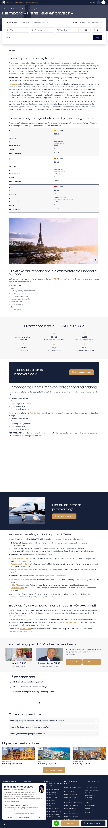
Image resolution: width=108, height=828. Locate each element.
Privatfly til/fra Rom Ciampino (52, 811)
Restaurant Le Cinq (19, 559)
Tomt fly (87, 808)
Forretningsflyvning (90, 793)
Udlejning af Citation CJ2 (71, 800)
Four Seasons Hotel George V (23, 580)
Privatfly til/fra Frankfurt (50, 797)
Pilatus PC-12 (58, 141)
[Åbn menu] (103, 2)
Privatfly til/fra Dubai (49, 803)
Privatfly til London (28, 819)
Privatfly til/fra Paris (49, 800)
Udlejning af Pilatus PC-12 (71, 794)
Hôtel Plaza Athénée (20, 585)
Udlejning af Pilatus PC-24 (71, 797)
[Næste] (95, 260)
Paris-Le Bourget (37, 413)
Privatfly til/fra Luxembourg (51, 808)
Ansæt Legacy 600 (69, 819)
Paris (11, 101)
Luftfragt (87, 802)
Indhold (12, 50)
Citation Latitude (60, 197)
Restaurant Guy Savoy (20, 564)
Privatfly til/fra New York (50, 795)
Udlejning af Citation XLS (71, 813)
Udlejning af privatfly (91, 787)
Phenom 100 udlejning (70, 791)
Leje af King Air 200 (70, 808)
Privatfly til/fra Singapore (51, 806)
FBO (56, 279)
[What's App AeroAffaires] (56, 823)
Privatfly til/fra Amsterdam (51, 814)
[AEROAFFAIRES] (4, 2)
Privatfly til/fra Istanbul (50, 792)
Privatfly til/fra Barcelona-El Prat (52, 817)
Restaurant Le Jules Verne (22, 569)
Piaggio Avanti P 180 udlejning (73, 802)
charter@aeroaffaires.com (20, 631)
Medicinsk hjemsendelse (92, 800)
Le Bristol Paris (17, 588)
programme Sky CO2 (71, 622)
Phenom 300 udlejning (71, 805)
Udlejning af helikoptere (92, 790)
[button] (93, 823)
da (91, 2)
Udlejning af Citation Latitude (72, 811)
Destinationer (15, 9)
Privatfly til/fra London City (51, 789)
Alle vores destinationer (54, 770)
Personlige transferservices (41, 433)
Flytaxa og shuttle (90, 805)
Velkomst (5, 9)
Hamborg (13, 84)
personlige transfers (37, 78)
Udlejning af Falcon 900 (71, 816)
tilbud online (25, 629)
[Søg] (98, 2)
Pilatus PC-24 (58, 169)
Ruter (24, 9)
